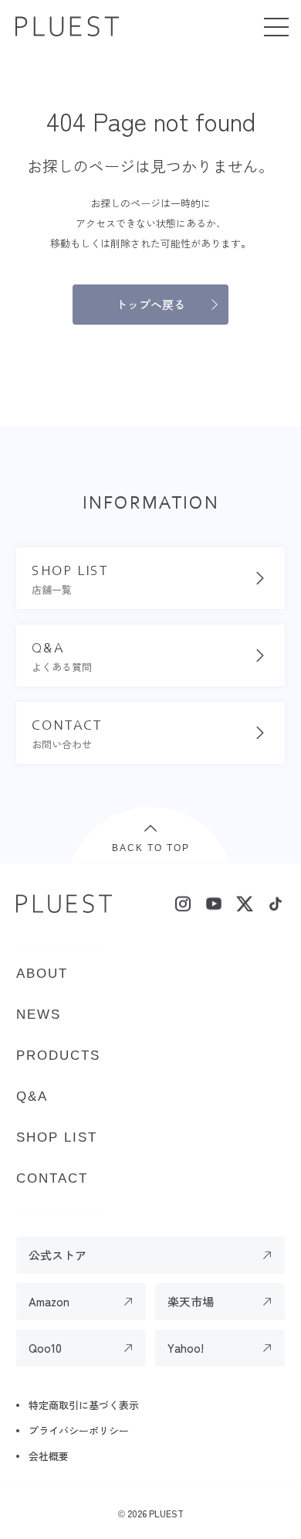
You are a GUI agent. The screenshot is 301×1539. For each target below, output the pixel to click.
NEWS (38, 1014)
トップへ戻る (150, 304)
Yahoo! (185, 1348)
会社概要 (49, 1456)
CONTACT (52, 1178)
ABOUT (42, 973)
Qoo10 (45, 1348)
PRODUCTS (58, 1055)
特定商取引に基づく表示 (84, 1405)
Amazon (49, 1301)
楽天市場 (190, 1301)
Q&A (32, 1096)
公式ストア (57, 1255)
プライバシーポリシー (79, 1430)
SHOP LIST (56, 1137)
